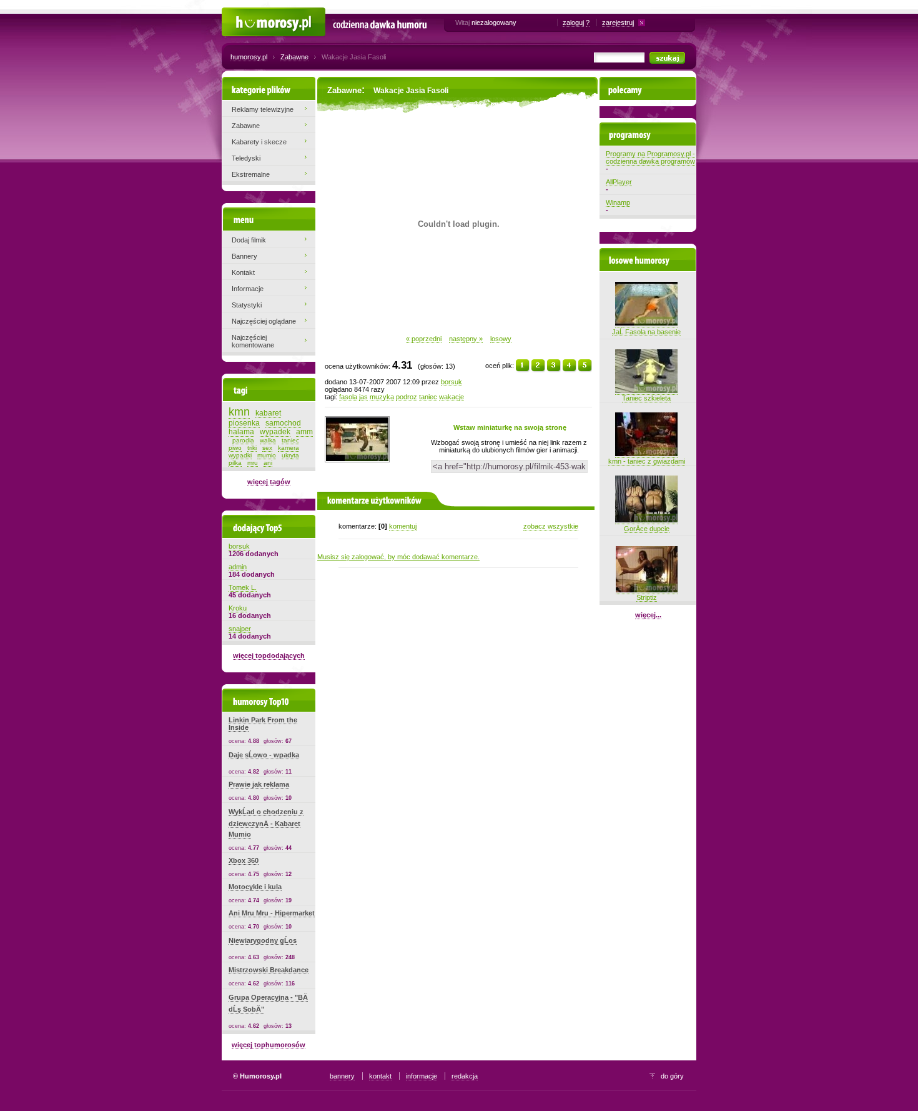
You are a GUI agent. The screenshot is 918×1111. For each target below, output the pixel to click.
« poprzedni (424, 338)
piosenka (244, 423)
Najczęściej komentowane (253, 341)
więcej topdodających (269, 655)
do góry (672, 1076)
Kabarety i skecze (259, 142)
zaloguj (573, 22)
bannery (342, 1076)
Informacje (248, 288)
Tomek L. (243, 587)
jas (363, 397)
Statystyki (247, 305)
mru (252, 462)
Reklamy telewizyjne (263, 109)
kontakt (380, 1076)
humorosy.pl (248, 57)
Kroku (238, 608)
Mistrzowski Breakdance (268, 970)
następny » (466, 338)
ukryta (290, 455)
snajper (240, 628)
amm (304, 431)
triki (252, 447)
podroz (406, 397)
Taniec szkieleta (646, 398)
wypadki (240, 455)
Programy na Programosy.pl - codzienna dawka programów (650, 157)
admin (238, 566)
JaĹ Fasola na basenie (646, 332)
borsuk (451, 382)
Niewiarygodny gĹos (263, 940)
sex (267, 447)
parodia (243, 440)
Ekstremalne (251, 174)
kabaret (268, 413)
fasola (348, 397)
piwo (235, 447)
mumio (266, 455)
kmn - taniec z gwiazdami (646, 461)
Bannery (244, 256)
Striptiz (646, 597)
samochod (283, 423)
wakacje (451, 397)
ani (268, 462)
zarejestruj (618, 22)
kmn (239, 412)
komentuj (403, 526)
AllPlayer (619, 182)
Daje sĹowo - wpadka (264, 755)
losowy (500, 338)
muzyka (382, 397)
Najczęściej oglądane (264, 321)
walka (268, 440)
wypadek (275, 431)
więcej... (648, 615)
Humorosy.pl (241, 13)
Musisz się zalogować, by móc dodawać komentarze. (398, 556)
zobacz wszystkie (550, 526)
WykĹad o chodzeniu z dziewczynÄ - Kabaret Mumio (266, 823)
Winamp (618, 202)
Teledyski (246, 158)
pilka (235, 462)
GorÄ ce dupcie (646, 528)
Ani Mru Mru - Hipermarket (272, 913)
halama (241, 431)
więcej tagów (268, 482)
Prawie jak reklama (259, 784)
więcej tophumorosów (268, 1045)
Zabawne (294, 57)
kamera (288, 447)
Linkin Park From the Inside (263, 723)
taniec (428, 397)
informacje (421, 1076)
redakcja (465, 1076)
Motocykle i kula (255, 886)
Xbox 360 (244, 860)
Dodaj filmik (249, 240)
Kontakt (243, 272)
